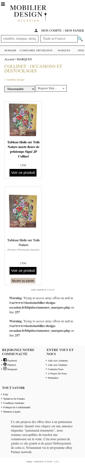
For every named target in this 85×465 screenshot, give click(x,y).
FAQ (5, 394)
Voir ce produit (23, 173)
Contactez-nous (56, 369)
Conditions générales (13, 403)
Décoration (44, 50)
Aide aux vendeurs (57, 364)
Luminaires (27, 50)
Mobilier (10, 50)
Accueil (9, 59)
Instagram (12, 369)
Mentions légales (12, 411)
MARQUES (24, 59)
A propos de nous (57, 373)
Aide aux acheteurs (58, 360)
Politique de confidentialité (16, 407)
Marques (64, 50)
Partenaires (53, 377)
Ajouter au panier (23, 280)
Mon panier (74, 30)
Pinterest (11, 364)
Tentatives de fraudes (14, 398)
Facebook (12, 360)
